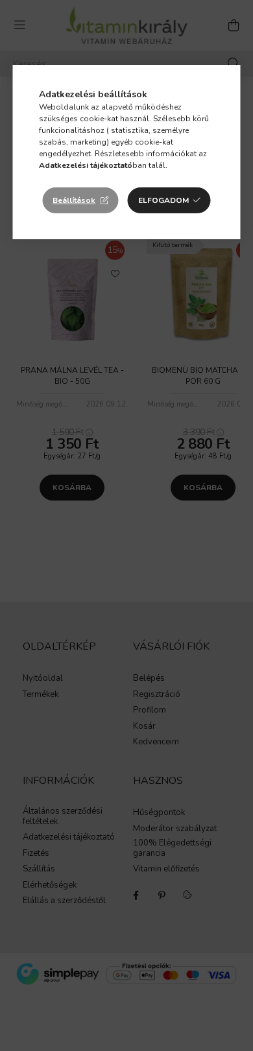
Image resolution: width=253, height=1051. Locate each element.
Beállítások (74, 200)
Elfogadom (163, 200)
